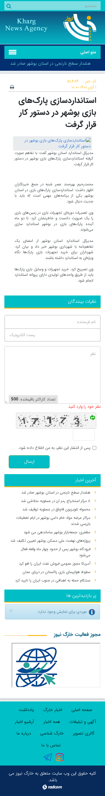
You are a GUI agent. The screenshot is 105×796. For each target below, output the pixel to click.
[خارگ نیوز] (79, 27)
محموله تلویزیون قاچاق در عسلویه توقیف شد (56, 509)
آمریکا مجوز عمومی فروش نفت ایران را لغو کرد (54, 564)
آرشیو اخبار (24, 721)
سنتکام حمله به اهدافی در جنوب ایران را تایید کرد (52, 580)
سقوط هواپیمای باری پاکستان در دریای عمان (56, 572)
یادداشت (26, 709)
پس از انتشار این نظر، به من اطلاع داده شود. (54, 448)
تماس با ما (51, 745)
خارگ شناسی (52, 733)
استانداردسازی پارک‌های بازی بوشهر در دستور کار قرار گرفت (57, 112)
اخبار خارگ (52, 709)
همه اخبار (51, 721)
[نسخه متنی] (12, 87)
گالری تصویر (83, 733)
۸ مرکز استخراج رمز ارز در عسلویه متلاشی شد (55, 501)
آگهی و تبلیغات (82, 721)
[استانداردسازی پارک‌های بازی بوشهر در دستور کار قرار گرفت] (52, 143)
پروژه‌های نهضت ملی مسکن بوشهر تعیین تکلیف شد (50, 541)
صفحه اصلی (81, 709)
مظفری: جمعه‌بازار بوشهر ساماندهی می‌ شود (57, 532)
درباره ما (23, 733)
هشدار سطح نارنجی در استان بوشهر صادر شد (50, 63)
